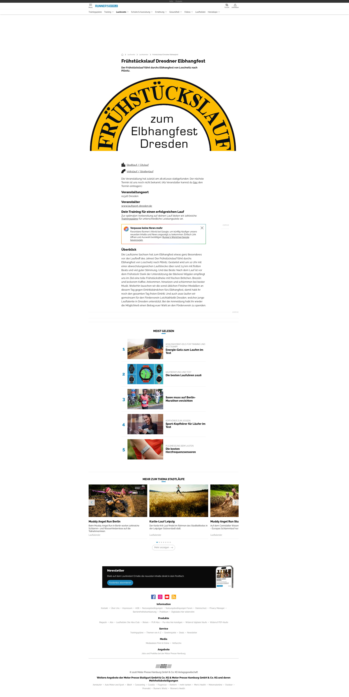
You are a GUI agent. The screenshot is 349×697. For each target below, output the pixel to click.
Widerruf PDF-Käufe (219, 622)
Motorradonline (215, 685)
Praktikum (164, 612)
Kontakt (104, 608)
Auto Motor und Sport (114, 685)
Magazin (103, 622)
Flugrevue (162, 685)
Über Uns (115, 608)
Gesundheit (174, 12)
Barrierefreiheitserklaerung (145, 612)
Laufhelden (200, 12)
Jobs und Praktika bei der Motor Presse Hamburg (164, 653)
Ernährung (159, 12)
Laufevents (121, 12)
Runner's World (160, 688)
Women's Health (177, 688)
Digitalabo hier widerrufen (182, 612)
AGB (137, 608)
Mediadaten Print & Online (157, 643)
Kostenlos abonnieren (120, 582)
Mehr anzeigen (161, 547)
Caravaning (140, 685)
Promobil (146, 688)
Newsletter (192, 633)
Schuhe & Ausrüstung (140, 12)
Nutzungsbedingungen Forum (179, 608)
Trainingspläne (95, 12)
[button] (164, 118)
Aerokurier (97, 685)
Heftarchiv (176, 643)
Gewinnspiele (170, 633)
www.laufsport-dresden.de (136, 205)
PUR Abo (155, 622)
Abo (111, 622)
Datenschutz (201, 608)
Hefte (171, 1)
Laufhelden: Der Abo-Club (128, 622)
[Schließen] (202, 228)
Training (107, 12)
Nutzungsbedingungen (152, 608)
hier (195, 182)
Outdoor (229, 685)
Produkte (179, 1)
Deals (181, 633)
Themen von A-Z (153, 633)
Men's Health (200, 685)
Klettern (173, 685)
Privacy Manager (217, 608)
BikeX (129, 685)
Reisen (145, 622)
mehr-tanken (185, 685)
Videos (187, 12)
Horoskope (212, 12)
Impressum (127, 608)
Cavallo (151, 685)
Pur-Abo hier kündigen (172, 622)
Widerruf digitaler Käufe (196, 622)
